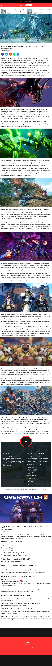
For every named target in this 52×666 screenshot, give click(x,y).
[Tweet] (6, 54)
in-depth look (20, 569)
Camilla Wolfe (3, 531)
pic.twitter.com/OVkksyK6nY (12, 561)
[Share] (2, 54)
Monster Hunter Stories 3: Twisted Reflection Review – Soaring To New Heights (16, 11)
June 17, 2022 (33, 565)
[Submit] (10, 54)
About (16, 651)
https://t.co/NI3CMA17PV (21, 559)
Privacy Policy (29, 651)
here (21, 579)
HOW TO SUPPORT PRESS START (26, 1)
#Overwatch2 (24, 542)
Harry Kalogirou (3, 50)
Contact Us (22, 651)
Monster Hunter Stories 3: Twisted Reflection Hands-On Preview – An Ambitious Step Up (41, 11)
